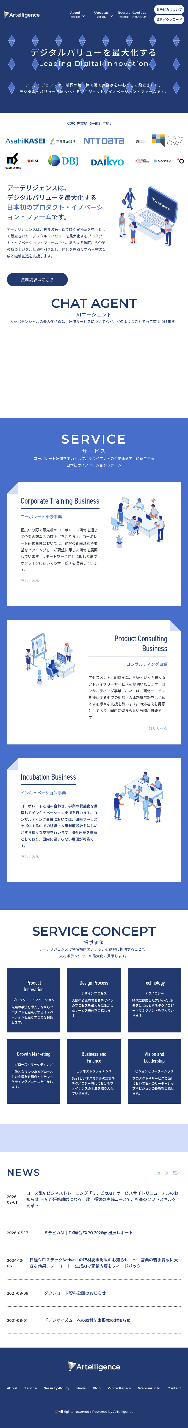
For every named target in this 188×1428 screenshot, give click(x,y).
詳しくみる (30, 580)
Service (30, 1388)
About (12, 1388)
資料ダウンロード (169, 19)
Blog (97, 1388)
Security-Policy (56, 1388)
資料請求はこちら (37, 279)
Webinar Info (149, 1388)
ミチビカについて (169, 9)
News (81, 1388)
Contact (139, 15)
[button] (77, 14)
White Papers (119, 1388)
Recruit (124, 15)
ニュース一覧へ (166, 1172)
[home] (21, 14)
